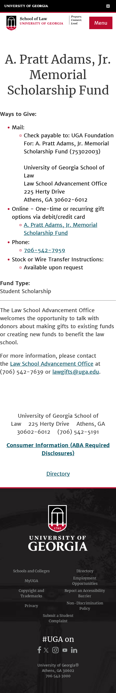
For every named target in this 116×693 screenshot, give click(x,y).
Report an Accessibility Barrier (85, 593)
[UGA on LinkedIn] (74, 650)
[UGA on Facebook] (40, 650)
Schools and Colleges (31, 571)
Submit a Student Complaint (58, 618)
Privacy (31, 606)
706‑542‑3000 (58, 676)
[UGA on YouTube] (66, 650)
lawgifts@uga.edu (75, 371)
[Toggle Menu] (108, 6)
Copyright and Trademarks (31, 593)
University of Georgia (26, 6)
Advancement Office (67, 363)
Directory (58, 473)
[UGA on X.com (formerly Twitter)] (47, 650)
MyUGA (31, 581)
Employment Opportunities (85, 581)
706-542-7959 (44, 250)
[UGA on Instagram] (56, 650)
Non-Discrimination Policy (85, 606)
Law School (25, 363)
